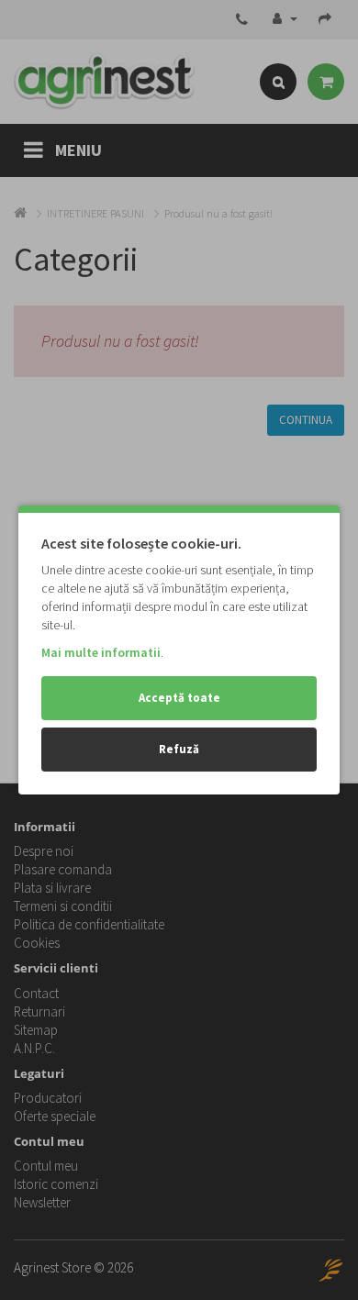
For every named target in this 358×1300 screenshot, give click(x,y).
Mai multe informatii (101, 652)
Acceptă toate (179, 698)
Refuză (179, 749)
